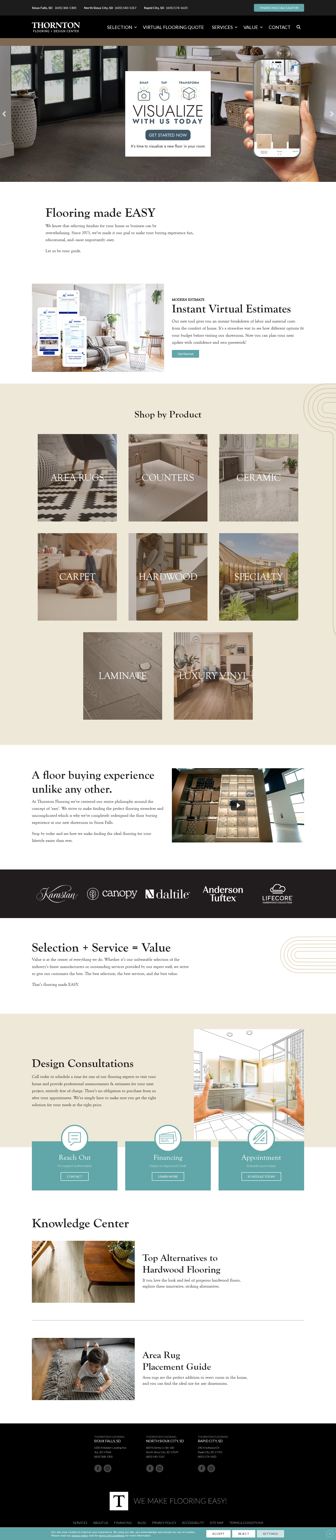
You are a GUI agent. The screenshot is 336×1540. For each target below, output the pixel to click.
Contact (279, 27)
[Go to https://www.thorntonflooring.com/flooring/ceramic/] (258, 477)
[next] (332, 114)
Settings (270, 1533)
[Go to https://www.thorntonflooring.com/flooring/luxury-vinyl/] (213, 676)
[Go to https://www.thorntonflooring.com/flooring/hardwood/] (168, 577)
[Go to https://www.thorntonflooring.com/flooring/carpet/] (77, 577)
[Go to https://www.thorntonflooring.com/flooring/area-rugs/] (77, 477)
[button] (135, 27)
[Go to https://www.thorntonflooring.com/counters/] (168, 477)
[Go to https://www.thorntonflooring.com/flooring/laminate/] (122, 676)
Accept (218, 1533)
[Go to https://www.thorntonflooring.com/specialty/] (258, 577)
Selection (119, 27)
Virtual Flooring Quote (173, 27)
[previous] (4, 114)
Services (222, 27)
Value (250, 27)
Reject (243, 1533)
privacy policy (80, 1535)
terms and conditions (112, 1535)
